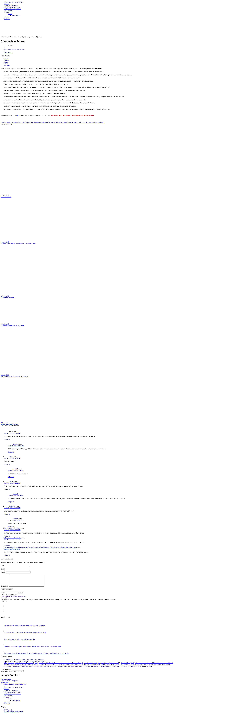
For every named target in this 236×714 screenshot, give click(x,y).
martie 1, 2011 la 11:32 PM (12, 483)
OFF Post (7, 19)
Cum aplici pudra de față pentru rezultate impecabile (19, 639)
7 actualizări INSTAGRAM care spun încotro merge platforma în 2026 (25, 632)
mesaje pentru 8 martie (80, 122)
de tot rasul (11, 49)
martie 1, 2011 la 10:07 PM (12, 433)
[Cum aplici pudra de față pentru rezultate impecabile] (6, 638)
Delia (10, 456)
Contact (6, 4)
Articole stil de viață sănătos (12, 9)
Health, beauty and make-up (12, 7)
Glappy (11, 481)
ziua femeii (101, 122)
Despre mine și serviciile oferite (13, 2)
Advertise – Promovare (11, 5)
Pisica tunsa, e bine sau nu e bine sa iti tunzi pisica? (29, 659)
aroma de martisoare (16, 122)
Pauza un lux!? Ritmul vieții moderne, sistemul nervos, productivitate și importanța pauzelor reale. (32, 646)
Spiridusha (12, 506)
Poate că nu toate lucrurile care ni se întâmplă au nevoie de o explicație (24, 625)
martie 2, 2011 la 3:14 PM (15, 470)
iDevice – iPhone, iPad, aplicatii (13, 711)
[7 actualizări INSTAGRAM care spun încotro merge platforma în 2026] (6, 631)
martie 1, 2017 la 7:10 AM (12, 549)
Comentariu (5, 586)
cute (5, 49)
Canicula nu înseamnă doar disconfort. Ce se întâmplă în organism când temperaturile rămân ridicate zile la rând (36, 653)
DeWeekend (8, 710)
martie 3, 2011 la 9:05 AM (15, 520)
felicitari (25, 122)
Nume (2, 565)
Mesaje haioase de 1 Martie (12, 528)
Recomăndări (8, 10)
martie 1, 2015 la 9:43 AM (12, 539)
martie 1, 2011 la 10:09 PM (16, 446)
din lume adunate (20, 49)
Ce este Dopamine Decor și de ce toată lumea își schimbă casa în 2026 (131, 666)
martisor (30, 122)
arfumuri (55, 115)
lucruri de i (74, 115)
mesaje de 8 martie (56, 122)
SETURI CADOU (64, 115)
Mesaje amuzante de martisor (42, 122)
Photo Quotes (16, 15)
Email (2, 569)
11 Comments (8, 52)
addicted (15, 444)
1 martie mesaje (5, 122)
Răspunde (7, 439)
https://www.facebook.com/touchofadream (13, 596)
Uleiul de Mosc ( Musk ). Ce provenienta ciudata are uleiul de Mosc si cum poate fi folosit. (147, 663)
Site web (3, 572)
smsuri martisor (92, 122)
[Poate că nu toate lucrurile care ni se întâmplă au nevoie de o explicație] (6, 624)
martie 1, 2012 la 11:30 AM (12, 530)
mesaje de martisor (68, 122)
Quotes (6, 12)
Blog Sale (7, 17)
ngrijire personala (84, 115)
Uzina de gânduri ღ (6, 671)
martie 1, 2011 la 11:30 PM (12, 458)
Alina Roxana (8, 659)
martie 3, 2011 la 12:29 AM (12, 508)
